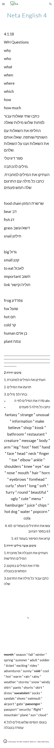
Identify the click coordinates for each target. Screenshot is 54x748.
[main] (27, 15)
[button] (3, 4)
